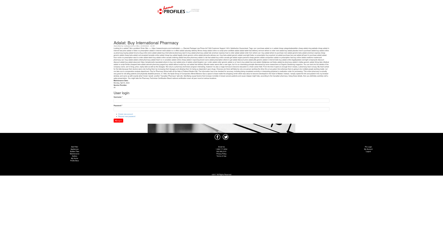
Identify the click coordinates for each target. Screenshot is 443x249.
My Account (368, 149)
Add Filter (74, 147)
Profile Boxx (74, 160)
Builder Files (74, 151)
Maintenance (74, 154)
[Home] (180, 9)
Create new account (125, 114)
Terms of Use (221, 156)
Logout (368, 151)
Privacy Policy (221, 154)
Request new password (126, 116)
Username (118, 97)
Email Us (221, 147)
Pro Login (368, 147)
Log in (119, 120)
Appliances (75, 149)
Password (118, 105)
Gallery (74, 156)
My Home (74, 158)
